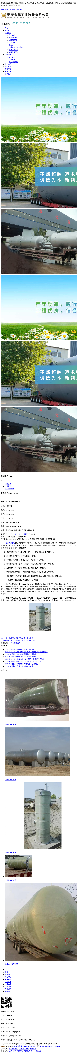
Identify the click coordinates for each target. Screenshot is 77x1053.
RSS (2, 9)
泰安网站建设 (24, 1049)
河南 (18, 1051)
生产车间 (8, 64)
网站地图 (15, 9)
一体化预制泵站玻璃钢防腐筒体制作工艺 (23, 661)
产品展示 (8, 33)
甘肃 (36, 1051)
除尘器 (11, 45)
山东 (10, 1051)
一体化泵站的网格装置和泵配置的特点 (18, 640)
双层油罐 (12, 42)
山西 (14, 1051)
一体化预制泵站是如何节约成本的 (20, 649)
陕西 (28, 1051)
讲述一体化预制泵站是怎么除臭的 (20, 666)
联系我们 (8, 74)
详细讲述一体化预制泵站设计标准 (20, 654)
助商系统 (17, 1046)
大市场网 (33, 1049)
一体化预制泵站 (9, 543)
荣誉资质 (8, 69)
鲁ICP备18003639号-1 (28, 1046)
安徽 (21, 1051)
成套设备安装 (13, 52)
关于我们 (8, 30)
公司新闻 (12, 57)
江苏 (25, 1051)
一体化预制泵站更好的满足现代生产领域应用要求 (26, 652)
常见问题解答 (13, 62)
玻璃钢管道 (13, 38)
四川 (32, 1051)
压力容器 (12, 35)
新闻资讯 (8, 54)
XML (21, 9)
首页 (6, 28)
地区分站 (8, 9)
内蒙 (39, 1051)
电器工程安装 (13, 50)
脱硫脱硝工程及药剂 (16, 47)
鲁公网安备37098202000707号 (50, 1046)
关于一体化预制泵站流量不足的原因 (21, 664)
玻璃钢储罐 (13, 40)
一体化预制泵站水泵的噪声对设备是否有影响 (24, 659)
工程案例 (8, 67)
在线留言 (8, 71)
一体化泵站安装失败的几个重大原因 (17, 638)
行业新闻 (12, 59)
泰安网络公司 (13, 1049)
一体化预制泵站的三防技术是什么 (20, 657)
